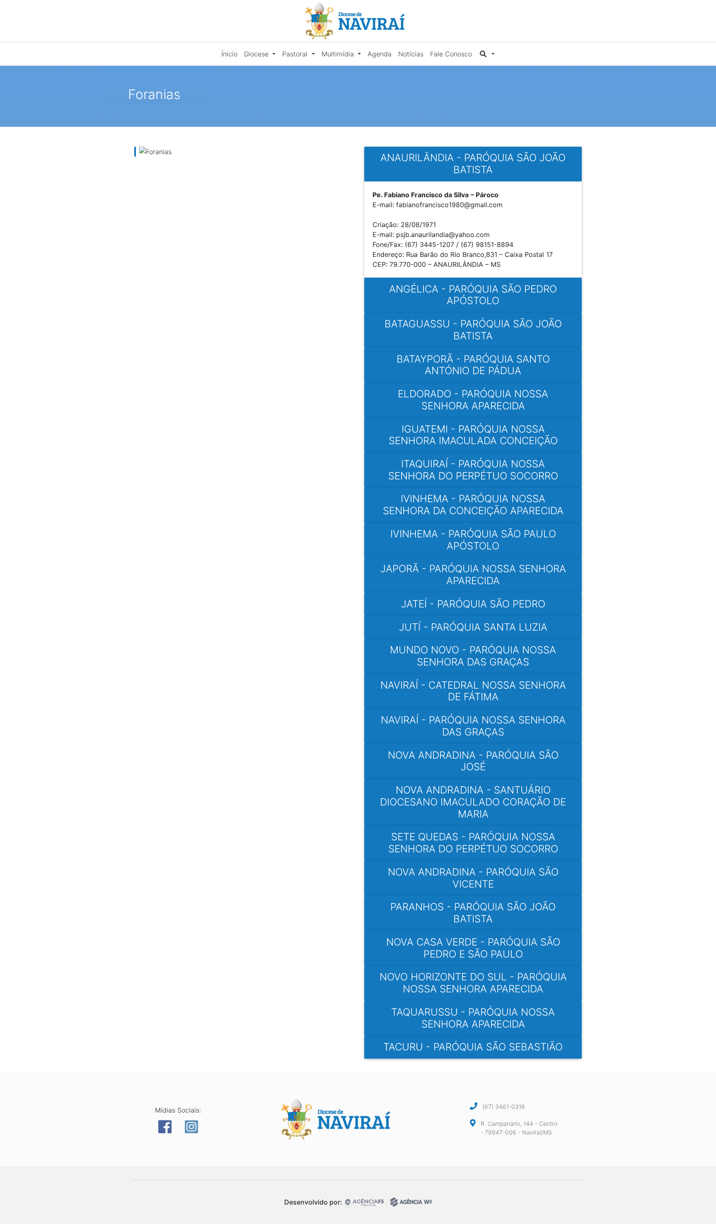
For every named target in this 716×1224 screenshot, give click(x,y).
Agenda (380, 54)
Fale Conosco (451, 54)
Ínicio (229, 54)
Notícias (410, 54)
